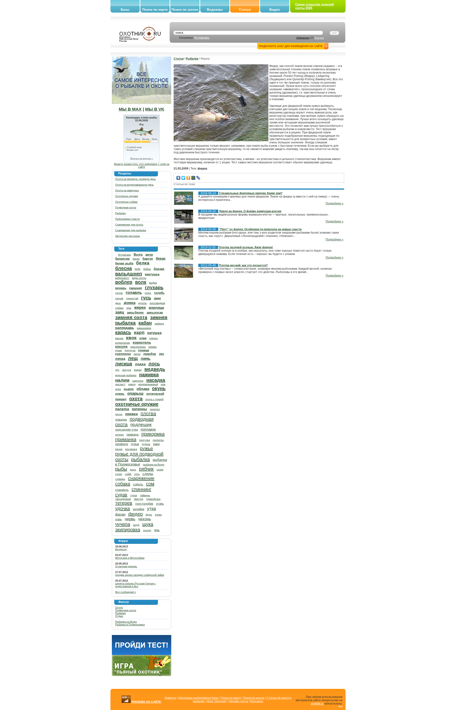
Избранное (302, 37)
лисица (123, 363)
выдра (153, 282)
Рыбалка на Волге (126, 621)
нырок (129, 389)
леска (120, 359)
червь (130, 519)
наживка (149, 374)
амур (149, 254)
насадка (155, 380)
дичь (118, 303)
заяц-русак (155, 312)
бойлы (147, 269)
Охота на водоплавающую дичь (134, 184)
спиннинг (141, 489)
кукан (118, 350)
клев (143, 338)
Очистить (319, 38)
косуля (121, 346)
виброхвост (122, 278)
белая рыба (124, 263)
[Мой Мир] (193, 178)
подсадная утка (126, 429)
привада (132, 434)
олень (119, 393)
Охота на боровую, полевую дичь (135, 179)
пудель (146, 444)
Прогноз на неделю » (141, 158)
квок (131, 337)
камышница (144, 328)
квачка (119, 338)
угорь (160, 503)
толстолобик (144, 503)
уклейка (138, 509)
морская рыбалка (125, 375)
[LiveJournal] (198, 178)
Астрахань (201, 37)
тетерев (123, 503)
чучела (122, 524)
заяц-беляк (135, 312)
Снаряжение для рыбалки (130, 230)
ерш (128, 307)
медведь (154, 369)
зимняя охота (131, 317)
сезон (118, 474)
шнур (136, 524)
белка (142, 262)
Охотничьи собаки (126, 201)
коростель (142, 342)
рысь (133, 469)
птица (135, 444)
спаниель (122, 490)
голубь (159, 293)
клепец (153, 338)
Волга (138, 254)
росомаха (131, 449)
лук (117, 369)
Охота (119, 607)
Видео (274, 9)
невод (131, 384)
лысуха (126, 369)
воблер (123, 282)
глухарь (154, 287)
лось (154, 363)
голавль (134, 292)
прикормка (153, 434)
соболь (138, 484)
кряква (152, 346)
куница (143, 350)
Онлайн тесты (238, 701)
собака (122, 483)
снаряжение (141, 478)
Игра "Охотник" (217, 701)
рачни (118, 449)
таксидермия (123, 499)
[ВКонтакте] (178, 178)
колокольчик (122, 342)
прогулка (144, 440)
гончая (119, 298)
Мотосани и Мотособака (129, 557)
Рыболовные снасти (127, 218)
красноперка (138, 346)
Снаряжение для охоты (129, 224)
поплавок (148, 429)
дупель (142, 303)
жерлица (156, 308)
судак (121, 494)
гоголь (119, 293)
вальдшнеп (128, 273)
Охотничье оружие (126, 196)
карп (139, 332)
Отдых (119, 616)
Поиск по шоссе (184, 9)
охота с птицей (154, 399)
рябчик (146, 468)
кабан (145, 322)
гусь (146, 297)
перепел (155, 409)
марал (138, 369)
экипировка (127, 529)
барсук (147, 258)
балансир (122, 258)
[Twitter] (183, 178)
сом (150, 483)
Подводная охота (125, 207)
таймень (145, 495)
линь (145, 358)
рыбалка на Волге (153, 464)
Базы (125, 9)
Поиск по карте (155, 9)
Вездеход (121, 549)
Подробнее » (334, 203)
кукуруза (130, 350)
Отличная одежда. (126, 566)
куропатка (123, 354)
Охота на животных (127, 190)
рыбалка (140, 459)
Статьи (245, 9)
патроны (139, 409)
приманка (125, 439)
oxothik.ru (317, 703)
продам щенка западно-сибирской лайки (139, 575)
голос (148, 293)
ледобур (149, 354)
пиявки (131, 414)
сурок (133, 495)
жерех (140, 307)
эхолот (147, 530)
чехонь (144, 519)
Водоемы (215, 9)
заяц (119, 312)
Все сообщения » (125, 592)
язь (157, 530)
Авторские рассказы (127, 236)
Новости (170, 698)
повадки (121, 419)
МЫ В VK (154, 109)
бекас (161, 258)
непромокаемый (148, 384)
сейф (128, 474)
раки (156, 444)
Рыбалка (120, 213)
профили (121, 444)
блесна (123, 268)
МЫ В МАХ (130, 109)
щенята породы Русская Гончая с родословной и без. (135, 585)
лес (161, 354)
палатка (122, 409)
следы (147, 474)
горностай (132, 298)
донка (129, 303)
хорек (158, 514)
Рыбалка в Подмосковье (130, 624)
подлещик (141, 424)
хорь (118, 519)
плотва (148, 413)
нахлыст (120, 384)
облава (143, 389)
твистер (138, 499)
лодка (140, 364)
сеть (137, 474)
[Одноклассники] (188, 178)
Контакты (256, 701)
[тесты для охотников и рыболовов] (141, 654)
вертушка (152, 274)
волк (140, 282)
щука (147, 524)
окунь (159, 388)
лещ (133, 358)
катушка (154, 333)
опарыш (135, 393)
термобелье (153, 499)
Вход (340, 706)
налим (122, 380)
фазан (120, 514)
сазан (160, 469)
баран (136, 258)
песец (118, 414)
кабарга (159, 323)
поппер (119, 434)
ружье (146, 448)
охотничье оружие (136, 404)
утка (151, 508)
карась (123, 332)
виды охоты (139, 278)
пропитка (158, 440)
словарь (120, 479)
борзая (159, 269)
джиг (157, 298)
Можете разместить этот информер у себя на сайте (141, 165)
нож (163, 384)
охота (135, 398)
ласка (136, 354)
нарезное (137, 380)
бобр (137, 269)
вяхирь (120, 288)
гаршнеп (135, 288)
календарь (124, 328)
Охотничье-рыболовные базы (198, 698)
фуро (149, 514)
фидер (135, 514)
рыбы (121, 468)
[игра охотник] (141, 675)
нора (118, 389)
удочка (122, 508)
